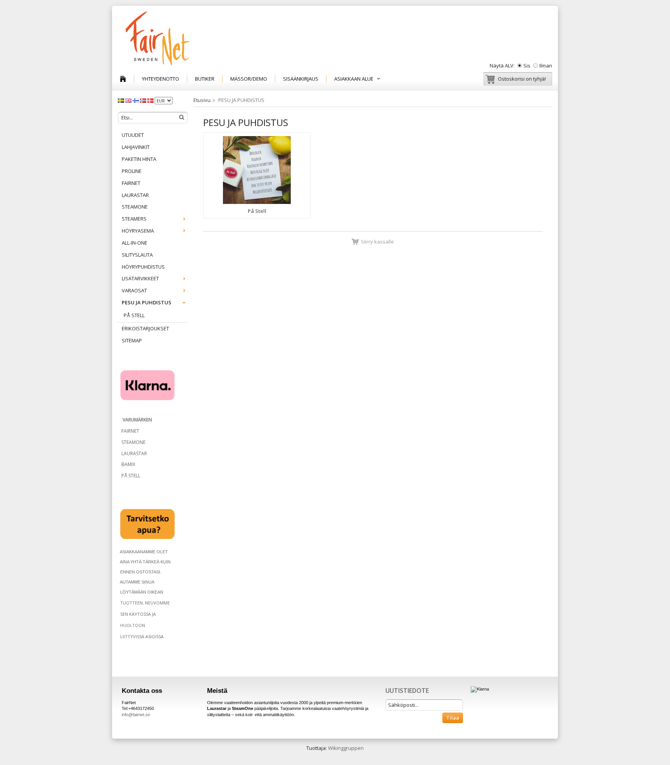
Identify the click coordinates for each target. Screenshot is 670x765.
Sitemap (132, 340)
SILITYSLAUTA (137, 254)
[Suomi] (136, 100)
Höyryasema (138, 230)
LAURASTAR (135, 195)
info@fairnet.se (136, 714)
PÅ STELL (130, 475)
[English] (129, 100)
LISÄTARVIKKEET (140, 278)
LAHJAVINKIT (136, 146)
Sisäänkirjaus (300, 78)
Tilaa (452, 717)
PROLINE (132, 171)
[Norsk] (143, 100)
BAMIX (128, 464)
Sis (526, 65)
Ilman (545, 65)
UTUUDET (133, 134)
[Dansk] (151, 100)
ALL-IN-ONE (134, 242)
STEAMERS (134, 218)
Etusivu (202, 100)
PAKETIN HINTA (139, 158)
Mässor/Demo (248, 78)
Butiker (204, 78)
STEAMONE (135, 206)
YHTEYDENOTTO (160, 78)
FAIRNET (131, 183)
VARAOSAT (134, 290)
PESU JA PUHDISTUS (146, 302)
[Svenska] (121, 100)
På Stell (134, 315)
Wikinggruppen (346, 747)
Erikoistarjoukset (145, 328)
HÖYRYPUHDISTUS (143, 266)
